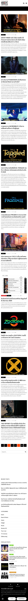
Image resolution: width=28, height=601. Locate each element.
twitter (18, 586)
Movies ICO (4, 528)
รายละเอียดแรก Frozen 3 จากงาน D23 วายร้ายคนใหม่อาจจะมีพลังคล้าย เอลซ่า (13, 216)
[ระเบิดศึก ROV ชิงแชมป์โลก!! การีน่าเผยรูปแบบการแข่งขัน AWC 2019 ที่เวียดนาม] (4, 548)
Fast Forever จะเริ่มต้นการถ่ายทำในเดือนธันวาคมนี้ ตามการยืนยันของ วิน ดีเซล (13, 500)
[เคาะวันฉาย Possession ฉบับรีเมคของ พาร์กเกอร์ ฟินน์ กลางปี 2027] (14, 65)
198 (22, 445)
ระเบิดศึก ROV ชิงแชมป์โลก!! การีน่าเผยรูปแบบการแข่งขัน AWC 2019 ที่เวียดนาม (18, 548)
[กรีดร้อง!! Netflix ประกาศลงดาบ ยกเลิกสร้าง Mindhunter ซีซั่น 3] (4, 575)
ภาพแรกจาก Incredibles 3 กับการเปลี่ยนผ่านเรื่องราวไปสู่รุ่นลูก (12, 127)
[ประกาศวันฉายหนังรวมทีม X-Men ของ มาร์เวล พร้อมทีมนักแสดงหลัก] (14, 366)
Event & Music (4, 517)
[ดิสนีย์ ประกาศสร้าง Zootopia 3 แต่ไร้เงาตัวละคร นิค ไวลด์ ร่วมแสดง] (14, 321)
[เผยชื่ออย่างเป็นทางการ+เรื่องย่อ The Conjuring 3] (4, 566)
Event (2, 514)
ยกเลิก (12, 599)
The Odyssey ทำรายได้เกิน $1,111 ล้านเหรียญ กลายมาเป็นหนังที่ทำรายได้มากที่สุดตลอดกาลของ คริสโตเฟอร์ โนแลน (13, 425)
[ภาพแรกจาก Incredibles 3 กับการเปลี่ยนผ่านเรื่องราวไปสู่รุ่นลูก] (14, 112)
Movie (3, 34)
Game (2, 520)
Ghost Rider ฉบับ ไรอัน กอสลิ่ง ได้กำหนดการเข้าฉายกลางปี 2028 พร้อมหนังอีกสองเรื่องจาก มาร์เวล (13, 40)
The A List (3, 531)
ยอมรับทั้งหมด (22, 599)
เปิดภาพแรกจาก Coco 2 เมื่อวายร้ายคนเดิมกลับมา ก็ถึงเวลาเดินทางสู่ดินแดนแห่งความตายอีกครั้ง (14, 258)
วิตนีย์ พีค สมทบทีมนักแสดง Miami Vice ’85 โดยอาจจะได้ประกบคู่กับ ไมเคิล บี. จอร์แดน (13, 494)
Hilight (3, 295)
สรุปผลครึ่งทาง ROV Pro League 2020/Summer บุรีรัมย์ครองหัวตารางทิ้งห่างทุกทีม (18, 558)
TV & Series (4, 533)
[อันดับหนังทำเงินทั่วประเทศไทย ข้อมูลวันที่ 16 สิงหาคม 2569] (14, 284)
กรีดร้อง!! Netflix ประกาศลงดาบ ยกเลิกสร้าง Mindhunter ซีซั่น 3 (17, 575)
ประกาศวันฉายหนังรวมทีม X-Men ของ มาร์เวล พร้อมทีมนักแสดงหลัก (13, 381)
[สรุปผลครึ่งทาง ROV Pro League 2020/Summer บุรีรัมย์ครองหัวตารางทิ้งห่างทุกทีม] (4, 557)
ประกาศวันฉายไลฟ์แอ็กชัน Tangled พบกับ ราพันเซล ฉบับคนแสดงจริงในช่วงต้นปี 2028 (14, 170)
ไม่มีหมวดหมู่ (4, 536)
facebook (10, 586)
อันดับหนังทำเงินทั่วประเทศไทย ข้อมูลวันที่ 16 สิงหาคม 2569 (14, 299)
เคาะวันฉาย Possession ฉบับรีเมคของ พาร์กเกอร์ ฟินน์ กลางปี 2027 (13, 81)
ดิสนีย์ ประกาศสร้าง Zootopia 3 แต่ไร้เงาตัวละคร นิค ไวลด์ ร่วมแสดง (13, 336)
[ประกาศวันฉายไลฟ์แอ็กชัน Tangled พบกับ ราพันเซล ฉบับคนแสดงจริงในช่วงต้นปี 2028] (14, 154)
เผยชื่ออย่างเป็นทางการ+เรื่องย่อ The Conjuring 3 (17, 566)
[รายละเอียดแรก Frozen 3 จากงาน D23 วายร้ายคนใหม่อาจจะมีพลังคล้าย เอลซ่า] (14, 200)
